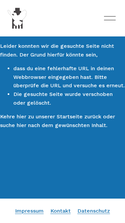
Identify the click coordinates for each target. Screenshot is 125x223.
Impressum (29, 211)
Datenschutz (93, 211)
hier (21, 116)
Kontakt (60, 211)
